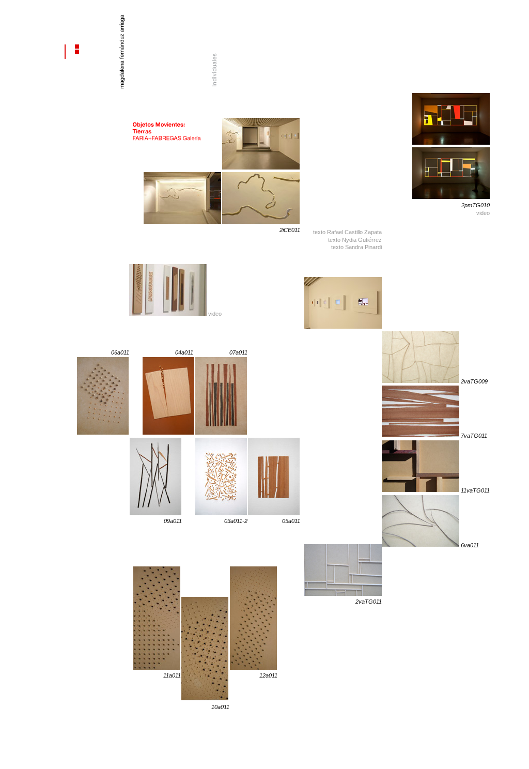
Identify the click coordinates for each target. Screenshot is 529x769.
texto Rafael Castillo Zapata (347, 232)
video (483, 213)
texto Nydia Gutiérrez (355, 240)
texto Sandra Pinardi (356, 247)
